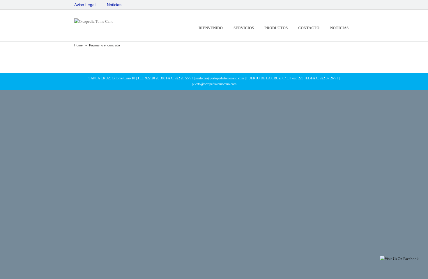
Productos (276, 28)
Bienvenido (211, 28)
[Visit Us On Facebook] (399, 259)
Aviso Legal (84, 4)
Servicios (244, 28)
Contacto (308, 28)
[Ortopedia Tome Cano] (94, 21)
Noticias (114, 4)
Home (78, 45)
